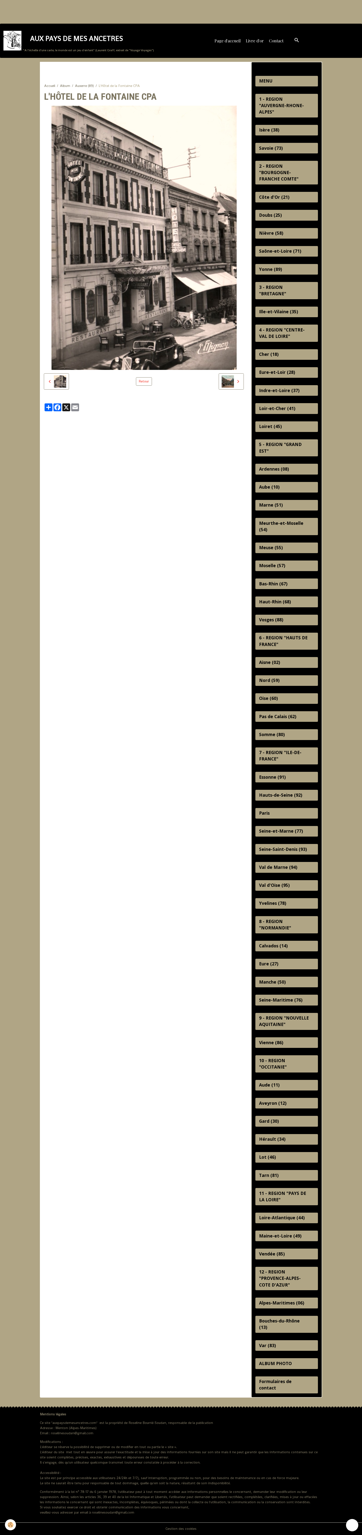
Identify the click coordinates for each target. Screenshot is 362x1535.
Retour (144, 381)
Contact (276, 40)
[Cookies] (10, 1524)
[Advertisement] (89, 11)
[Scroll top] (352, 1525)
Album (65, 85)
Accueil (49, 85)
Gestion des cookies (181, 1528)
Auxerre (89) (84, 85)
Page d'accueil (227, 40)
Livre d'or (255, 40)
